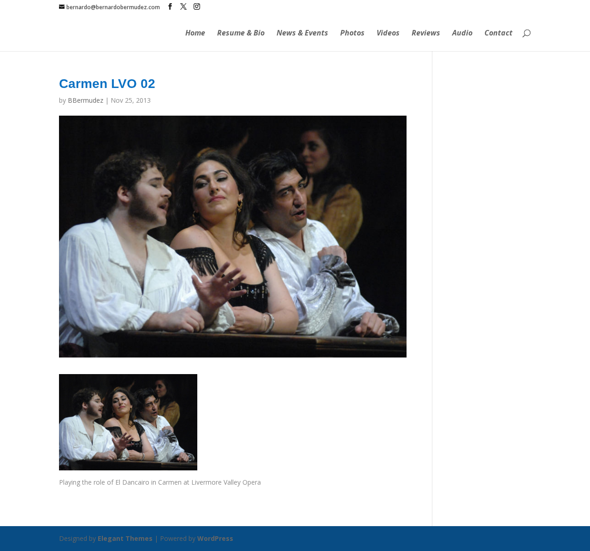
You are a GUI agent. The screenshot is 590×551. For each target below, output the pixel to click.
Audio (462, 33)
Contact (498, 33)
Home (195, 33)
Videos (388, 33)
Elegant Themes (125, 538)
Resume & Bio (241, 33)
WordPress (215, 538)
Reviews (426, 33)
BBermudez (85, 100)
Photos (352, 33)
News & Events (302, 33)
